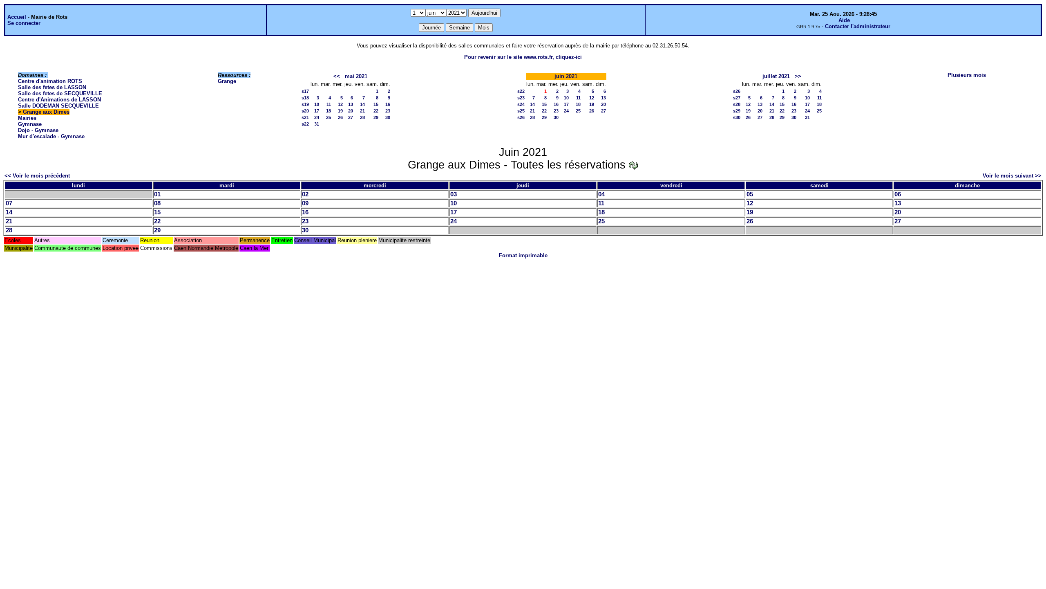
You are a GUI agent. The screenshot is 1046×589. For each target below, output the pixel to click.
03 (453, 194)
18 (328, 110)
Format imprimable (523, 255)
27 (350, 117)
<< (336, 76)
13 (350, 104)
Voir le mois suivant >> (1012, 176)
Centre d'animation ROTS (50, 81)
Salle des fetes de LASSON (52, 87)
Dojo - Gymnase (38, 130)
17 (316, 110)
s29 (736, 110)
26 (340, 117)
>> (798, 76)
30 (387, 117)
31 (316, 123)
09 (305, 203)
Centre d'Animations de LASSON (59, 100)
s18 (305, 97)
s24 (521, 104)
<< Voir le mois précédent (37, 176)
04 (601, 194)
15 (375, 104)
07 (9, 203)
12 (340, 104)
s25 (521, 110)
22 (375, 110)
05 (750, 194)
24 (316, 117)
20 (350, 110)
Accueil (16, 17)
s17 (305, 91)
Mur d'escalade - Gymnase (51, 136)
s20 (305, 110)
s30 (736, 117)
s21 (305, 117)
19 (340, 110)
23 (387, 110)
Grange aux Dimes (46, 112)
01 (157, 194)
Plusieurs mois (967, 75)
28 (362, 117)
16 (387, 104)
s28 (736, 104)
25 (328, 117)
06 (897, 194)
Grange (227, 81)
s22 (305, 123)
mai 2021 (356, 76)
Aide (844, 20)
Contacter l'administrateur (857, 26)
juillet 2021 (776, 76)
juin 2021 (565, 76)
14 (362, 104)
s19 (305, 104)
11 (328, 104)
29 (375, 117)
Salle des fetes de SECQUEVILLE (60, 93)
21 (362, 110)
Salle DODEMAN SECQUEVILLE (58, 106)
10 (316, 104)
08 (157, 203)
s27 (736, 97)
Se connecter (23, 23)
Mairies (27, 118)
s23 (521, 97)
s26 (521, 117)
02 (305, 194)
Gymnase (30, 124)
